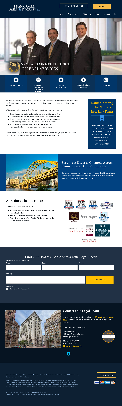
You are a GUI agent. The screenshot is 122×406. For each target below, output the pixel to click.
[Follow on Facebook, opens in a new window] (68, 354)
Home (61, 14)
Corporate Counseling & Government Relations (38, 88)
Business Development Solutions (41, 394)
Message (9, 274)
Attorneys (87, 14)
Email (44, 263)
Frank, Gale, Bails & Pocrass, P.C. (21, 392)
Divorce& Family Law (61, 86)
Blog (97, 14)
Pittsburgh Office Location (72, 346)
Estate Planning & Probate (83, 86)
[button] (120, 392)
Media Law (106, 85)
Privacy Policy (25, 394)
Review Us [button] (106, 375)
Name (8, 263)
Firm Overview (73, 14)
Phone (81, 263)
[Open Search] (115, 14)
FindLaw (56, 394)
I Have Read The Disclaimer (19, 289)
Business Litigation (16, 85)
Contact (106, 14)
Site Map (17, 394)
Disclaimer (9, 286)
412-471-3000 (74, 6)
